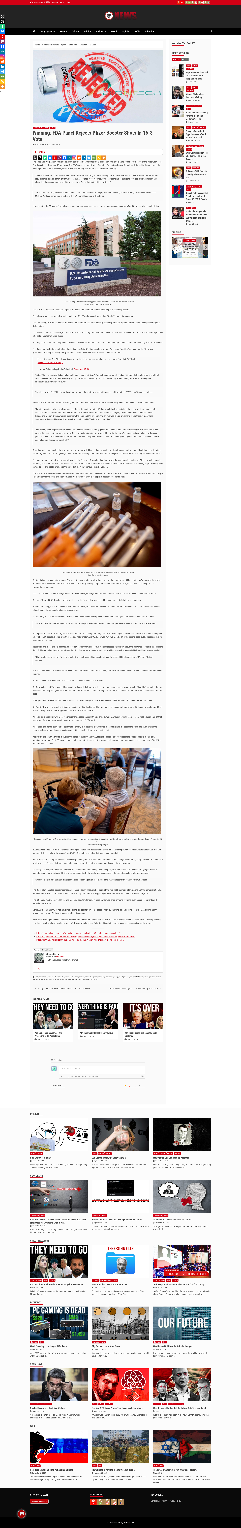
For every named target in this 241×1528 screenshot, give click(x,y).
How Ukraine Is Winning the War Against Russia (113, 1470)
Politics (87, 31)
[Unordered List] (79, 1076)
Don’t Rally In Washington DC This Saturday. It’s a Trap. (133, 988)
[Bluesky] (50, 157)
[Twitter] (39, 969)
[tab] (176, 59)
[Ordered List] (75, 1076)
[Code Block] (86, 1076)
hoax (100, 977)
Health (114, 31)
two (58, 979)
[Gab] (45, 157)
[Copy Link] (99, 157)
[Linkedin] (84, 157)
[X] (35, 157)
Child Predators (192, 146)
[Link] (90, 1076)
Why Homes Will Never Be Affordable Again (173, 1346)
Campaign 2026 (47, 31)
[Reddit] (79, 157)
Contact (55, 2)
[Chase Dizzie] (39, 965)
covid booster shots (54, 977)
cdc (37, 977)
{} (93, 1076)
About (62, 2)
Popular (176, 59)
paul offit (126, 977)
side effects (43, 979)
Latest (184, 59)
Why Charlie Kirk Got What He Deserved (171, 1157)
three (54, 979)
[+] (96, 1076)
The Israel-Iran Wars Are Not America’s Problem (175, 1470)
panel (121, 977)
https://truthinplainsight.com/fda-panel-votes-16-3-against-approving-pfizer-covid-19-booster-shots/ (80, 940)
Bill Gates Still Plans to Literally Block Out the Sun (196, 174)
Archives (100, 31)
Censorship (36, 1175)
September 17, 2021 (83, 369)
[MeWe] (69, 157)
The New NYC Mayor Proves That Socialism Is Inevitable (117, 1408)
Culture (75, 31)
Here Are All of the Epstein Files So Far (110, 1284)
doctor (72, 977)
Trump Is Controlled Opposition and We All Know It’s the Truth (196, 134)
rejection (35, 979)
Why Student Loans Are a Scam (106, 1346)
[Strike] (72, 1076)
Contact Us (155, 1501)
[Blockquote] (82, 1076)
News (62, 31)
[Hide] (1, 91)
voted (88, 979)
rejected (158, 977)
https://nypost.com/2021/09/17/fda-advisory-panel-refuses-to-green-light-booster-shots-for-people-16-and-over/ (85, 936)
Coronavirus (38, 128)
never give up (113, 977)
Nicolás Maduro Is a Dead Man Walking (47, 1408)
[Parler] (59, 157)
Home (37, 45)
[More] (103, 157)
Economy (35, 1302)
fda (76, 977)
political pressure (149, 977)
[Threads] (40, 157)
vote (84, 979)
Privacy (68, 2)
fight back (80, 977)
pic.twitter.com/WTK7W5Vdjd (50, 362)
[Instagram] (74, 157)
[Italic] (65, 1076)
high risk (95, 977)
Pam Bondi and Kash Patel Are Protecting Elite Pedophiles (56, 1284)
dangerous (65, 977)
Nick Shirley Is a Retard (40, 1157)
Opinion (126, 31)
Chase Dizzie (52, 954)
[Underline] (68, 1076)
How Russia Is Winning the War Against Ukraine (51, 1470)
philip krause (138, 977)
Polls (137, 31)
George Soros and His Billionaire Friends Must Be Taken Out (64, 988)
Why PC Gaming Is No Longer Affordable (48, 1346)
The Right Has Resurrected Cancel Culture (172, 1219)
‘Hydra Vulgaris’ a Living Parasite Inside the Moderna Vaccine (197, 115)
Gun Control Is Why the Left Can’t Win (109, 1157)
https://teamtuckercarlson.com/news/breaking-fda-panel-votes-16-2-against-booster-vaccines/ (78, 933)
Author (36, 950)
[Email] (94, 157)
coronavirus (43, 977)
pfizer (132, 977)
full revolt (88, 977)
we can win (94, 979)
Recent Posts (46, 950)
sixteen (49, 979)
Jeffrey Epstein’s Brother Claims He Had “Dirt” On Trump (178, 1284)
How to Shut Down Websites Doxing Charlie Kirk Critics (117, 1219)
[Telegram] (89, 157)
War (193, 208)
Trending (177, 1154)
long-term (105, 977)
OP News (60, 956)
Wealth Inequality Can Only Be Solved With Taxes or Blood (179, 1408)
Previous (174, 247)
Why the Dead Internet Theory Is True (96, 1033)
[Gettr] (54, 157)
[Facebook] (64, 157)
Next (205, 247)
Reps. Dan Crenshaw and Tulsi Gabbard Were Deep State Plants (197, 75)
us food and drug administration (71, 979)
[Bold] (61, 1076)
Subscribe (149, 31)
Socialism (190, 69)
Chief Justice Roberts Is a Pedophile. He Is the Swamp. (197, 155)
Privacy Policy (175, 1501)
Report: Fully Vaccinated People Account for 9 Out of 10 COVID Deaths (197, 196)
